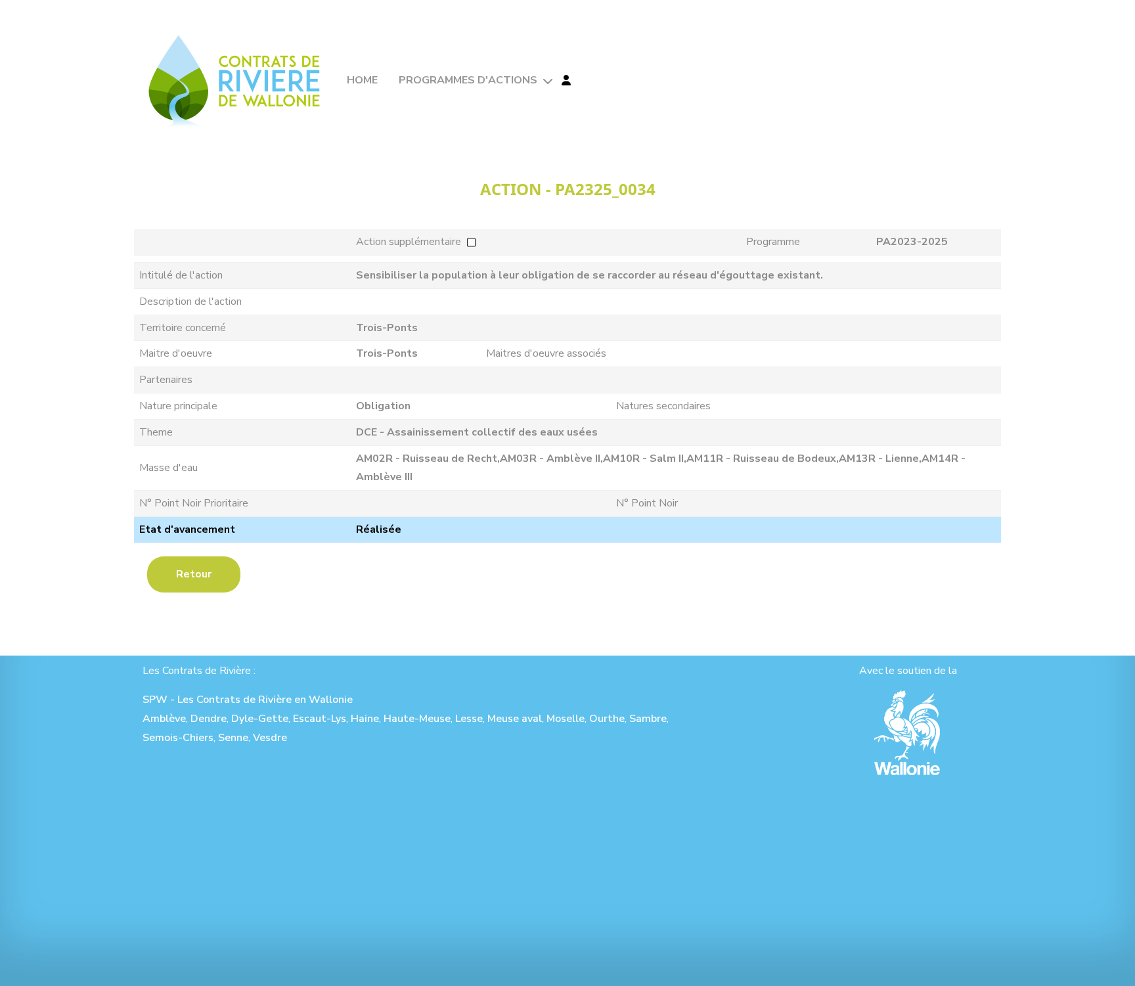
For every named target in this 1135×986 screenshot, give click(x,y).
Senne (233, 737)
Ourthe (607, 718)
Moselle (565, 718)
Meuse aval (514, 718)
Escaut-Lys (319, 718)
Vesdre (270, 737)
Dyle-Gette (259, 718)
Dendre (208, 718)
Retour (193, 574)
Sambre (648, 718)
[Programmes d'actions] (546, 81)
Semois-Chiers (178, 737)
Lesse (469, 718)
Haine (365, 718)
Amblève (164, 718)
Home (362, 80)
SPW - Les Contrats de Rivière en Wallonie (248, 699)
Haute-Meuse (417, 718)
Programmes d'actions (468, 80)
